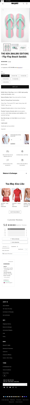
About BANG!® (6, 305)
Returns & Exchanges (7, 327)
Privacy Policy (6, 373)
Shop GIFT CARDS (6, 345)
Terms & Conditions (7, 369)
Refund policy (12, 399)
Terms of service (25, 399)
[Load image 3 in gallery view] (23, 47)
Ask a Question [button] (15, 242)
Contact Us (5, 351)
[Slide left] (1, 47)
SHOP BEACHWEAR (15, 212)
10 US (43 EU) (6, 78)
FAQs (4, 333)
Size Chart (3, 73)
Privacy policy (18, 399)
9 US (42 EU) (23, 75)
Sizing (4, 336)
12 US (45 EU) (6, 82)
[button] (2, 3)
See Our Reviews (6, 315)
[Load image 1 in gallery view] (7, 47)
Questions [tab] (13, 246)
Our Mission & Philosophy (8, 311)
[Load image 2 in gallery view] (15, 47)
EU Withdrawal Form (7, 366)
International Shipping (7, 330)
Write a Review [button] (15, 239)
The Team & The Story (7, 308)
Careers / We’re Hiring (7, 357)
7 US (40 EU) (5, 75)
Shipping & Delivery (7, 323)
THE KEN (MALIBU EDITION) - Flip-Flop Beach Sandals (8, 274)
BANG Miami (7, 399)
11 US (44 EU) (15, 78)
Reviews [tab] (5, 246)
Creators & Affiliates (7, 354)
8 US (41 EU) (14, 75)
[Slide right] (28, 47)
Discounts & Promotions (8, 348)
